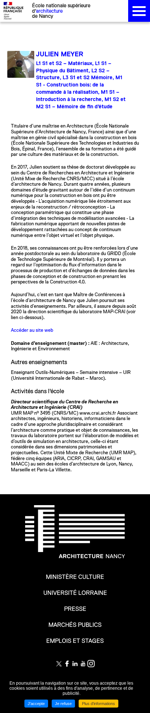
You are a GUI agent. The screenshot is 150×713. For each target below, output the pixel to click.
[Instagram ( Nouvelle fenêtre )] (91, 663)
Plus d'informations (98, 703)
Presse (75, 609)
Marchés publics (75, 625)
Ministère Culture (75, 577)
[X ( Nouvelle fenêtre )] (59, 663)
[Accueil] (75, 536)
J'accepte (36, 703)
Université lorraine (75, 593)
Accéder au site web (32, 330)
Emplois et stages (75, 641)
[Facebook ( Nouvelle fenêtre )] (67, 663)
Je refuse (63, 703)
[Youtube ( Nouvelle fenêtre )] (83, 663)
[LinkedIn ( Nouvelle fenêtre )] (75, 663)
